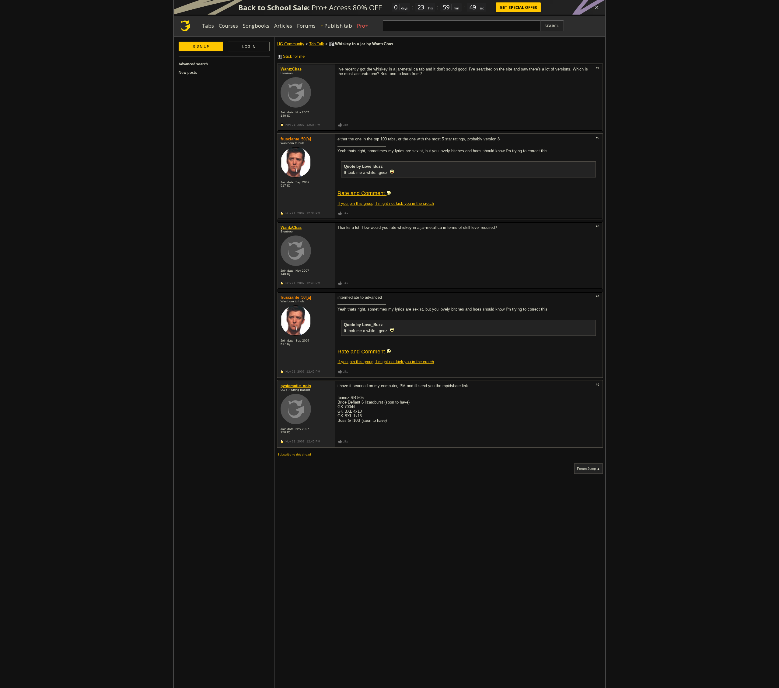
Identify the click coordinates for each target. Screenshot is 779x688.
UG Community (290, 44)
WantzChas (291, 69)
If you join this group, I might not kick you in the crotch (385, 203)
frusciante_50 (293, 139)
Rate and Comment (361, 193)
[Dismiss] (597, 7)
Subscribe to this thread (294, 454)
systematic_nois (296, 386)
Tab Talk (316, 44)
